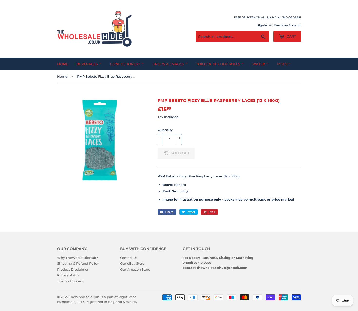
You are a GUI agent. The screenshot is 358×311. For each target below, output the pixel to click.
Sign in (262, 25)
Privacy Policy (68, 275)
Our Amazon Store (135, 269)
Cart (291, 36)
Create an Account (287, 25)
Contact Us (129, 258)
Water (259, 64)
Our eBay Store (132, 263)
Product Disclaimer (72, 269)
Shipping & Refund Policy (78, 263)
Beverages (87, 64)
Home (62, 64)
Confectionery (125, 64)
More (282, 64)
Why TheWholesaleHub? (77, 258)
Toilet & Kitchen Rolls (218, 64)
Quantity (165, 130)
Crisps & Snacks (168, 64)
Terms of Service (70, 281)
